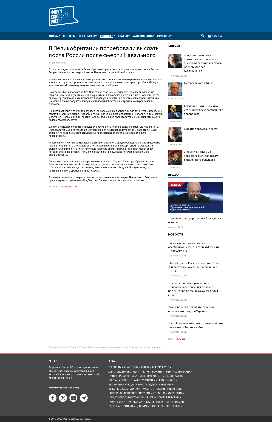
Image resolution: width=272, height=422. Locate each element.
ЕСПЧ (145, 371)
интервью (115, 393)
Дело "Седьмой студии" (124, 371)
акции (131, 384)
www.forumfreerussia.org (64, 387)
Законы (156, 371)
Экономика (116, 384)
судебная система (120, 406)
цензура (141, 406)
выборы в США (118, 388)
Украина (147, 380)
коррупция (174, 393)
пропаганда (134, 401)
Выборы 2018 (160, 367)
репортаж (163, 401)
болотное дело (148, 384)
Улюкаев (161, 380)
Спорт (125, 380)
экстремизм (174, 406)
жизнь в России (154, 388)
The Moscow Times (69, 186)
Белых (145, 367)
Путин (112, 375)
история (144, 393)
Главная (53, 347)
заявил (109, 82)
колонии (159, 393)
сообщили (94, 164)
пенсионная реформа (164, 397)
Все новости (176, 339)
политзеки (115, 401)
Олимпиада (182, 371)
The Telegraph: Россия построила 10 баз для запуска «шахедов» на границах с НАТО (194, 267)
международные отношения (128, 397)
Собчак (113, 380)
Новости (63, 347)
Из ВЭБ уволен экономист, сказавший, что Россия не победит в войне (195, 325)
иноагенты (174, 388)
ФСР (172, 380)
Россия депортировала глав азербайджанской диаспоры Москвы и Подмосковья (193, 247)
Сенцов (168, 375)
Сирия (179, 375)
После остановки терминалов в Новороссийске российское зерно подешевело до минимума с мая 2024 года (193, 289)
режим (149, 401)
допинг (135, 388)
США (134, 375)
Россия (124, 375)
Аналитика (131, 367)
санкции (178, 401)
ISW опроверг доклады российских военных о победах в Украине (191, 309)
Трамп (135, 380)
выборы (166, 384)
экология (156, 406)
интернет (130, 393)
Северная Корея (149, 375)
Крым (168, 371)
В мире (73, 347)
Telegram (114, 367)
